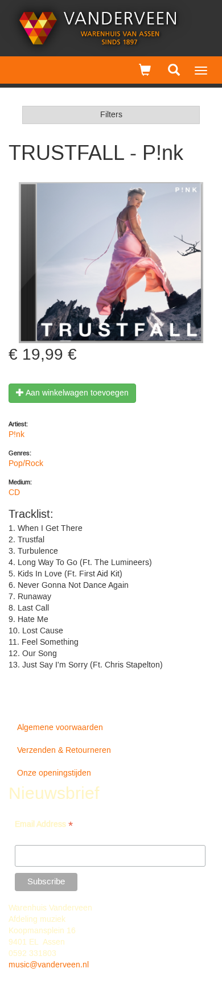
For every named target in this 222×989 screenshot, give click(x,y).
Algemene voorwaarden (60, 728)
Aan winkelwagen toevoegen (76, 393)
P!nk (16, 435)
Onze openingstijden (54, 773)
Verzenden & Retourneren (64, 750)
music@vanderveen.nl (49, 965)
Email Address (44, 825)
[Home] (98, 28)
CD (14, 493)
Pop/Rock (26, 464)
